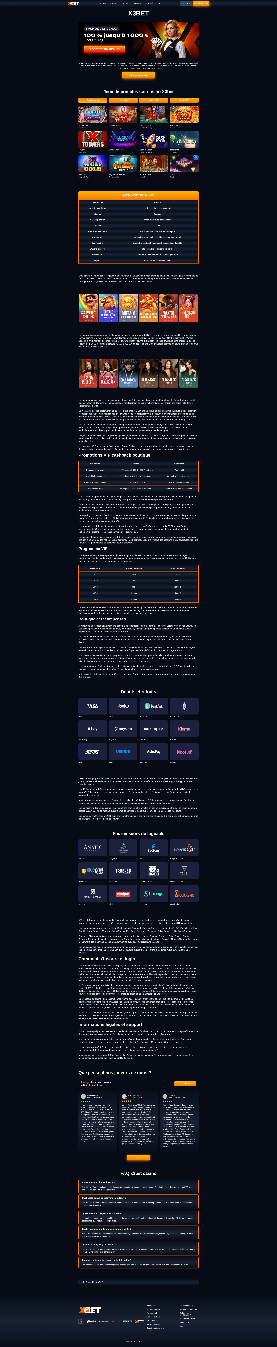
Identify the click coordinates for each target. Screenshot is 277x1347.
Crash (152, 100)
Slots (182, 100)
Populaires (91, 100)
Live (121, 100)
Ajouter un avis (185, 1084)
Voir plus (138, 1158)
